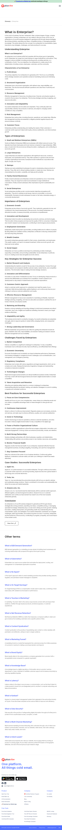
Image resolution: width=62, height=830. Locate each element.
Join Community (28, 796)
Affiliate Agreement (52, 827)
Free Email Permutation (29, 819)
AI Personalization (6, 799)
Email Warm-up (5, 796)
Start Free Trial (5, 794)
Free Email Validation (7, 811)
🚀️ (9, 804)
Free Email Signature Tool (8, 813)
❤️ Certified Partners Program (31, 794)
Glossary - (8, 21)
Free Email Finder (6, 816)
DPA (59, 827)
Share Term (10, 523)
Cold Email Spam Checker (30, 811)
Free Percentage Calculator (31, 816)
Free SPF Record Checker (30, 813)
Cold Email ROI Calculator (8, 819)
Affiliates (26, 804)
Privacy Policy (42, 827)
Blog (25, 799)
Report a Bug (27, 801)
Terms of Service (33, 827)
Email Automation (6, 801)
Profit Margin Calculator (30, 821)
